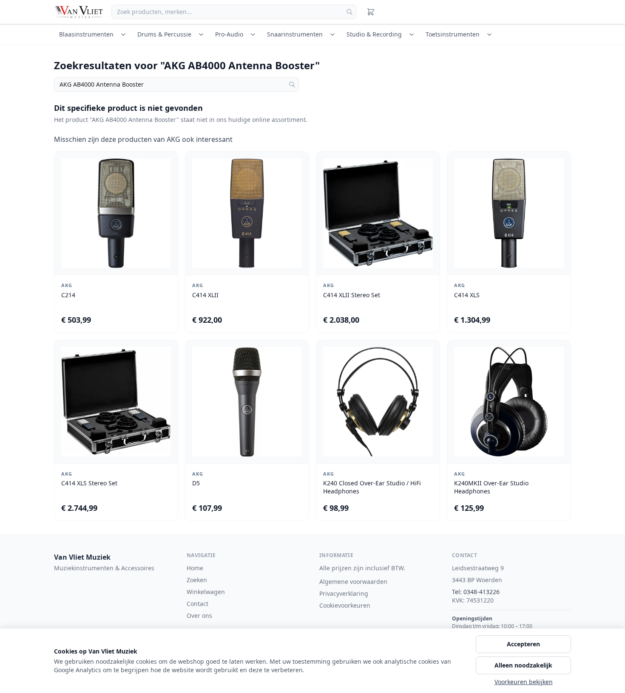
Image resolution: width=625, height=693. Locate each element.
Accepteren (523, 644)
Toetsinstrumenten (453, 34)
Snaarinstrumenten (295, 34)
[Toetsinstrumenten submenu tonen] (491, 34)
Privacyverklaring (343, 593)
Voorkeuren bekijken (523, 682)
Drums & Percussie (164, 34)
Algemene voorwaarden (353, 582)
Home (195, 568)
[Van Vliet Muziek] (79, 12)
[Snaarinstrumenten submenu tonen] (334, 34)
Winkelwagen (206, 592)
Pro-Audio (229, 34)
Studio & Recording (374, 34)
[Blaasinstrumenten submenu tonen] (125, 34)
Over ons (199, 615)
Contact (197, 604)
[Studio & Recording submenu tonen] (413, 34)
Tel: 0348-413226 (476, 592)
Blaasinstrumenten (86, 34)
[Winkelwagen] (370, 12)
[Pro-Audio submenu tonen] (254, 34)
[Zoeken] (349, 11)
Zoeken (197, 580)
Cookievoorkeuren (344, 605)
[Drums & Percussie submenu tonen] (202, 34)
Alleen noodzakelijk (523, 665)
